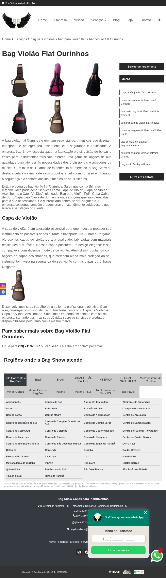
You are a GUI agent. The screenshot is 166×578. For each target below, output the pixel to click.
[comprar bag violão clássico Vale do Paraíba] (56, 117)
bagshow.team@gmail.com (84, 529)
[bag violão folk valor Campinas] (93, 80)
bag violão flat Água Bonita (135, 164)
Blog (116, 20)
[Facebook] (87, 552)
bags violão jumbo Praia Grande (138, 92)
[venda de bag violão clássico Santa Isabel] (19, 117)
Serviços (97, 20)
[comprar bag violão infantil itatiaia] (19, 80)
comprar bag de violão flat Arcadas (140, 122)
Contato (145, 20)
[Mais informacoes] (159, 20)
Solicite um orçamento (142, 66)
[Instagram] (79, 552)
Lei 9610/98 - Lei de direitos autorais (79, 486)
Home (42, 20)
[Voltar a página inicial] (16, 20)
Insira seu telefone (118, 531)
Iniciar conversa (118, 550)
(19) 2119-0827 (29, 346)
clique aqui (53, 346)
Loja (130, 20)
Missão (79, 20)
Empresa (60, 20)
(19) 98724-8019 (84, 522)
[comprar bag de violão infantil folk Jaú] (56, 80)
